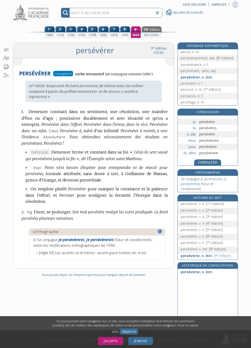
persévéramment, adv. (207, 58)
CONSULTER (207, 162)
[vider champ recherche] (157, 13)
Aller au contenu (31, 4)
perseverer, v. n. (202, 203)
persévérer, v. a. (202, 216)
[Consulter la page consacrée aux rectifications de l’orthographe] (160, 231)
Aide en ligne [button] (194, 4)
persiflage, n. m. (193, 102)
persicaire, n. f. (192, 83)
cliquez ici (129, 331)
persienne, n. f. (192, 96)
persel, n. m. (190, 52)
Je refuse (140, 341)
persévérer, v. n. (202, 223)
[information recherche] (65, 13)
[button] (6, 50)
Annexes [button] (218, 4)
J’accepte (110, 341)
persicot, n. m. (201, 89)
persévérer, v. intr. (197, 77)
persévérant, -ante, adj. (198, 70)
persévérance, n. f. (195, 64)
